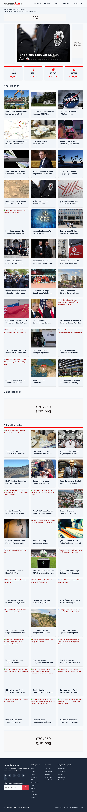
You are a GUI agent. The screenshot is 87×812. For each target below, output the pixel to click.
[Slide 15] (51, 59)
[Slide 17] (55, 59)
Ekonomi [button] (47, 3)
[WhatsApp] (5, 778)
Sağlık (33, 788)
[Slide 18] (57, 59)
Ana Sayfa (48, 768)
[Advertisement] (11, 44)
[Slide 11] (44, 59)
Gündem (33, 780)
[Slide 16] (53, 59)
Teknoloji (34, 794)
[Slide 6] (35, 59)
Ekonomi (34, 777)
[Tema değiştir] (82, 3)
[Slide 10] (42, 59)
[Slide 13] (48, 59)
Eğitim (33, 774)
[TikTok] (23, 775)
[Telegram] (14, 775)
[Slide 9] (40, 59)
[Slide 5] (33, 59)
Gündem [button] (37, 3)
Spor (32, 791)
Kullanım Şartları (72, 807)
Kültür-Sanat (35, 783)
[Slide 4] (31, 59)
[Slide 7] (37, 59)
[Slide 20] (60, 59)
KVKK (81, 807)
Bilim (32, 768)
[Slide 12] (46, 59)
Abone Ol (25, 787)
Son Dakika (48, 771)
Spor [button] (56, 3)
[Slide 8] (38, 59)
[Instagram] (9, 775)
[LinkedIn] (18, 775)
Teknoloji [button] (66, 3)
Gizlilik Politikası (60, 807)
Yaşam (76, 3)
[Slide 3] (29, 59)
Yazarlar (47, 774)
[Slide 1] (26, 59)
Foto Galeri (48, 780)
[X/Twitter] (5, 775)
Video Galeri (48, 777)
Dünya (33, 771)
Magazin (33, 785)
